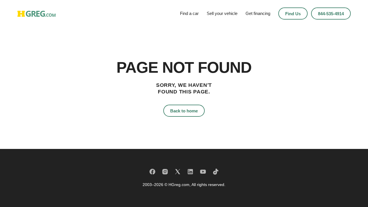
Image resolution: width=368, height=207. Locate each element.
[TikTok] (215, 171)
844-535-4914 (331, 13)
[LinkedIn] (190, 171)
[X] (177, 171)
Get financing (258, 13)
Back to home (184, 110)
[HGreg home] (36, 13)
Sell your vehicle (222, 13)
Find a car (189, 13)
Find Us (293, 13)
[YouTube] (203, 171)
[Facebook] (152, 171)
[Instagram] (165, 171)
